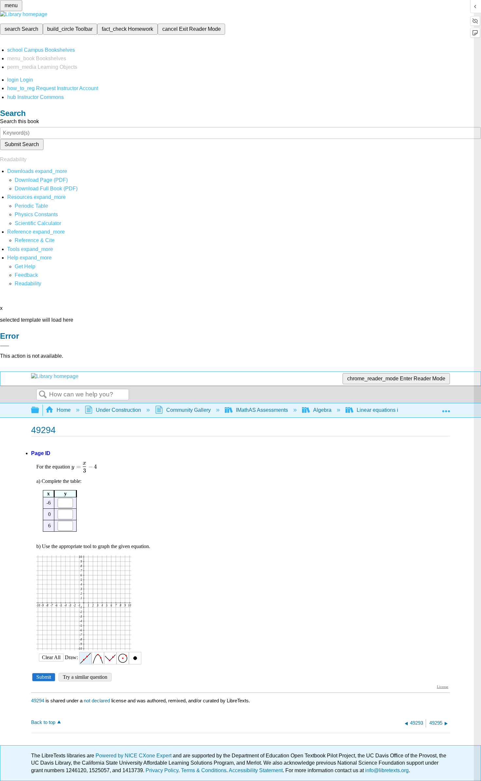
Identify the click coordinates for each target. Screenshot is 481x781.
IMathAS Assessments (262, 410)
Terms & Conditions (203, 770)
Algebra (322, 410)
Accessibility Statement (256, 770)
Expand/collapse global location (446, 408)
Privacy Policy (162, 770)
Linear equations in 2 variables (392, 410)
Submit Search (22, 144)
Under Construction (118, 410)
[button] (26, 275)
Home (63, 410)
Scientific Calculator (38, 223)
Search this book (19, 121)
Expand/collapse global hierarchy (39, 410)
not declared (97, 700)
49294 (37, 700)
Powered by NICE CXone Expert (134, 755)
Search (42, 394)
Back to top (43, 722)
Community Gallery (188, 410)
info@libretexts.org (386, 770)
